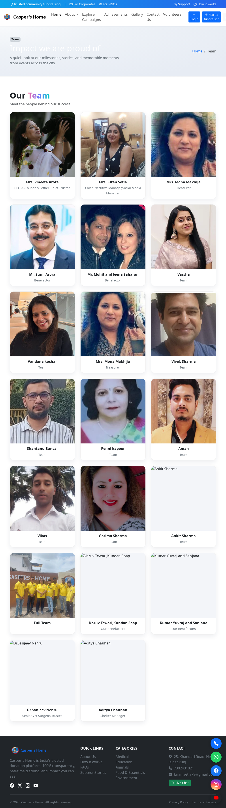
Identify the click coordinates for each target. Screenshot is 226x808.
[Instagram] (216, 784)
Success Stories (93, 772)
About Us (88, 756)
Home (56, 14)
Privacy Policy (178, 802)
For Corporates (84, 4)
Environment (126, 777)
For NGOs (110, 4)
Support (184, 4)
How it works (207, 4)
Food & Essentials (130, 772)
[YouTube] (216, 798)
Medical (122, 756)
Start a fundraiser (211, 17)
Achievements (116, 14)
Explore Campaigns (91, 17)
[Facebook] (216, 770)
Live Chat (182, 783)
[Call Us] (216, 743)
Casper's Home (29, 17)
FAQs (84, 767)
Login (194, 19)
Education (124, 762)
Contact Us (153, 17)
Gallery (137, 14)
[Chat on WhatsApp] (216, 757)
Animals (122, 767)
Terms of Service (204, 802)
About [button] (70, 14)
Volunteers (172, 14)
